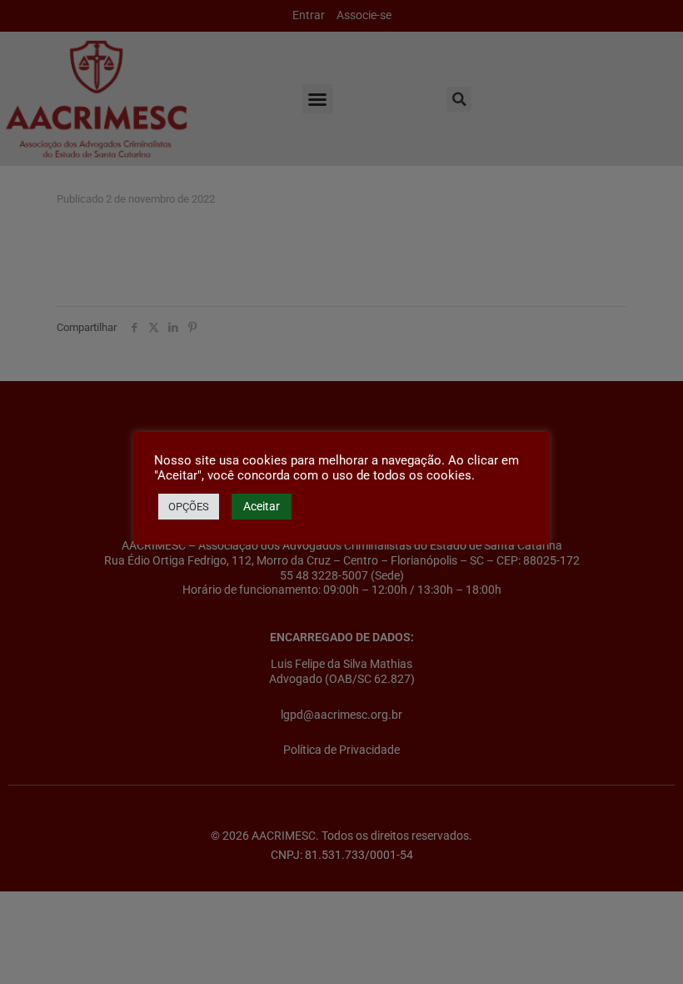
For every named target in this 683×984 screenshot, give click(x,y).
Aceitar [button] (261, 506)
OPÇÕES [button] (188, 506)
